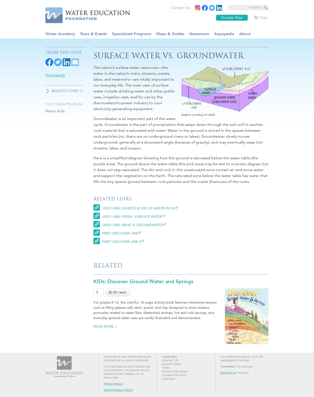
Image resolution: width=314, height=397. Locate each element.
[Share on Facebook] (49, 62)
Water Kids (55, 111)
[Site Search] (266, 7)
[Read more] (219, 8)
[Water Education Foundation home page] (84, 14)
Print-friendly (55, 75)
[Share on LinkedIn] (66, 62)
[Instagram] (198, 8)
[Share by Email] (75, 62)
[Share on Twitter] (58, 62)
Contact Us (228, 372)
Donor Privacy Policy (118, 390)
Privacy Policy (113, 383)
